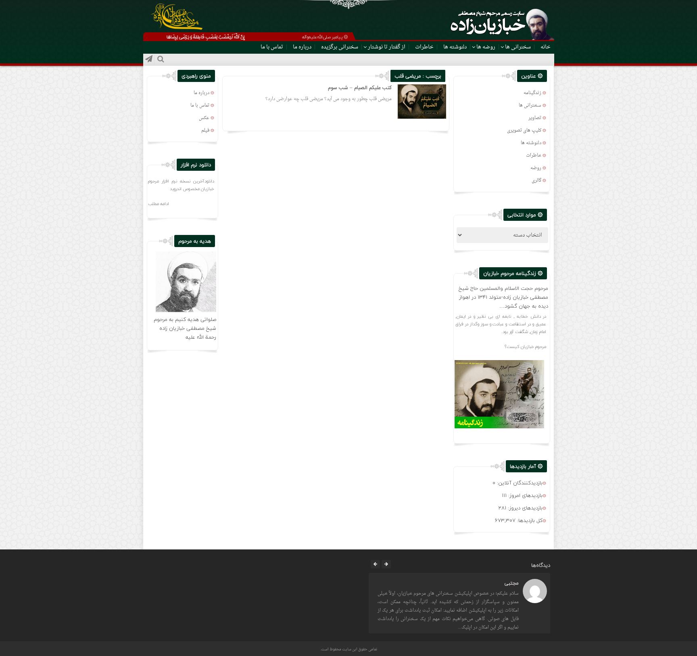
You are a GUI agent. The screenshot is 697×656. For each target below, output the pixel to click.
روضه (535, 168)
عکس (204, 118)
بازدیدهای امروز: (525, 495)
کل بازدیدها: (529, 520)
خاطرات (424, 47)
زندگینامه (532, 93)
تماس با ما (272, 47)
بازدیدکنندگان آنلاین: (519, 482)
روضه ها (485, 47)
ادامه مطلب (158, 203)
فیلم (205, 130)
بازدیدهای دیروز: (524, 507)
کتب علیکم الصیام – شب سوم (360, 88)
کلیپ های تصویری (524, 130)
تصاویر (534, 118)
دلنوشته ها (455, 47)
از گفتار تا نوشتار (386, 47)
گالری (536, 180)
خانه (545, 47)
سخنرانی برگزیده (339, 47)
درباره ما (302, 47)
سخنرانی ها (518, 47)
